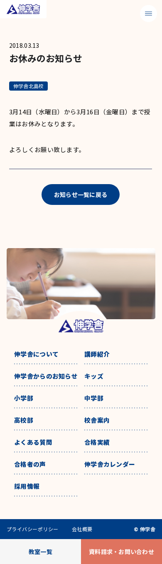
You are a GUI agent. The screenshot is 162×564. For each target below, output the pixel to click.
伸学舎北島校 (28, 85)
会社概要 (82, 529)
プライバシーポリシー (33, 529)
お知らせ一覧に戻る (81, 194)
